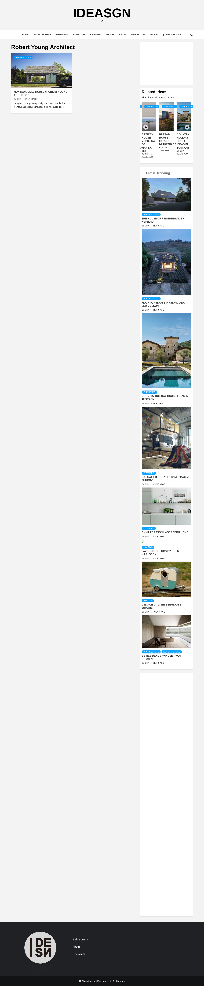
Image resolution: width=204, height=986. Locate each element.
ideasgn (102, 13)
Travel (154, 34)
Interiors (62, 34)
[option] (166, 132)
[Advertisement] (166, 63)
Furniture (79, 34)
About (76, 946)
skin (19, 99)
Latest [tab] (150, 173)
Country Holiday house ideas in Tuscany (165, 141)
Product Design (116, 34)
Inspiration (138, 34)
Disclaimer (79, 954)
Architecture (42, 34)
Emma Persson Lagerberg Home (165, 532)
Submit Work (80, 939)
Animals (148, 601)
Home (25, 34)
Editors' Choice (171, 652)
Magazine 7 (103, 980)
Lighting (95, 34)
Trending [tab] (163, 173)
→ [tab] (143, 173)
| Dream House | (172, 34)
